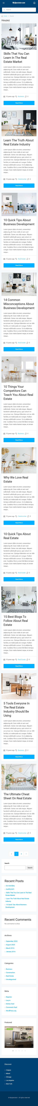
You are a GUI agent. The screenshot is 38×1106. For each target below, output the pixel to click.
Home (5, 16)
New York (9, 1084)
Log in (8, 1000)
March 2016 (10, 948)
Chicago (8, 1077)
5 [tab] (26, 1052)
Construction (22, 179)
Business (21, 96)
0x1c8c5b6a (10, 886)
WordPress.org (11, 1011)
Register (9, 997)
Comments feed (11, 1007)
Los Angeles (10, 1080)
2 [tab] (17, 1052)
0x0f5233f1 (10, 889)
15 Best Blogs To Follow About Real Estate (16, 621)
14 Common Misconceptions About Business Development (19, 304)
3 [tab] (20, 1052)
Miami (8, 1073)
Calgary (8, 1070)
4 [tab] (23, 1052)
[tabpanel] (19, 1037)
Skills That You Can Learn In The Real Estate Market (16, 57)
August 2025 (10, 945)
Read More (19, 103)
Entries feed (10, 1004)
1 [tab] (14, 1052)
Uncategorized (11, 979)
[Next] (26, 854)
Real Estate (22, 259)
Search (7, 863)
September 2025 (11, 941)
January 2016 (10, 951)
